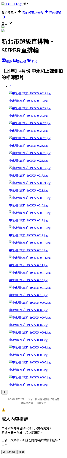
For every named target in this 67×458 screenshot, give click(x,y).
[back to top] (4, 392)
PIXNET (20, 399)
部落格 (22, 61)
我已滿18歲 (9, 452)
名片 (34, 61)
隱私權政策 (27, 403)
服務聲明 (41, 403)
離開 (21, 452)
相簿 (9, 61)
